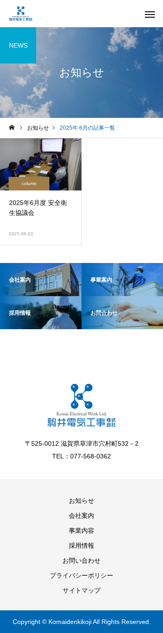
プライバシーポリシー (81, 575)
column (29, 183)
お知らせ (81, 500)
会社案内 (81, 515)
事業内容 (81, 530)
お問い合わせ (81, 560)
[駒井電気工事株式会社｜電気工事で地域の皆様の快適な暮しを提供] (20, 13)
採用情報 (81, 545)
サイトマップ (81, 590)
